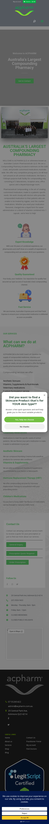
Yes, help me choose (24, 419)
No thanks (24, 426)
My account (17, 2)
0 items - (30, 2)
